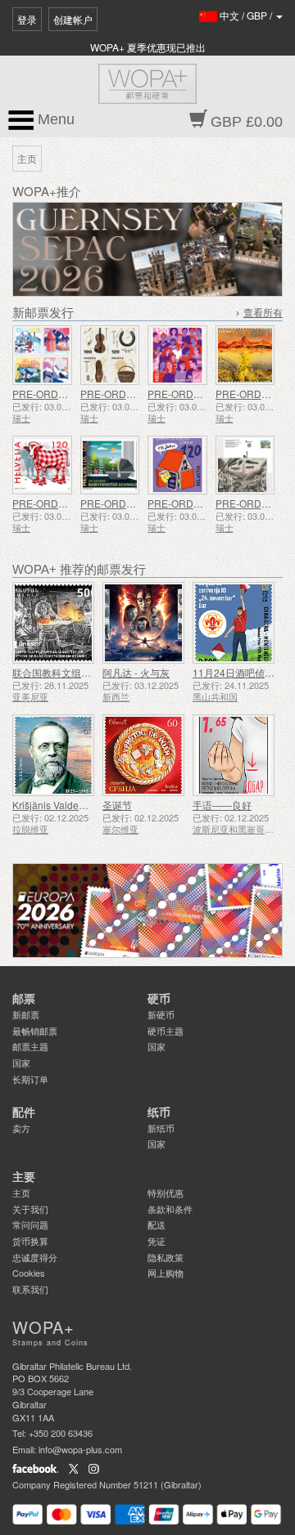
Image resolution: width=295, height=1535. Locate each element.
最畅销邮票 (34, 1030)
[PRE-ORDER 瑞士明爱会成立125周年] (177, 355)
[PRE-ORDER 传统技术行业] (110, 355)
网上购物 (166, 1272)
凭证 (157, 1240)
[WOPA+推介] (147, 910)
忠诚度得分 (34, 1257)
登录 (27, 19)
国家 (21, 1062)
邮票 (23, 998)
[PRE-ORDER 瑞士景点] (42, 355)
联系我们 (30, 1289)
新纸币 (161, 1127)
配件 (23, 1112)
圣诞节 (117, 805)
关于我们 (30, 1208)
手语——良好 (222, 805)
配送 (157, 1224)
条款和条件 (170, 1208)
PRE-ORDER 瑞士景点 (63, 394)
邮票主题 (30, 1046)
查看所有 (263, 313)
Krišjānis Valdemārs (56, 805)
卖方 (21, 1127)
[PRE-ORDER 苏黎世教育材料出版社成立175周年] (177, 465)
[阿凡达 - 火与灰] (143, 623)
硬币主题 (166, 1030)
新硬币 (161, 1014)
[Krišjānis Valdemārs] (53, 755)
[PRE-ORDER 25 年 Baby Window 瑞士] (110, 465)
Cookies (28, 1272)
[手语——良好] (234, 755)
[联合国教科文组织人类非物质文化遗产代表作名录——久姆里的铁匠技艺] (53, 623)
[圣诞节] (143, 755)
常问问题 (30, 1224)
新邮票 (25, 1014)
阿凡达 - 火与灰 (136, 672)
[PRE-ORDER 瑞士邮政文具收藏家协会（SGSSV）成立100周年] (245, 465)
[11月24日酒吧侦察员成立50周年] (234, 623)
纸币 (159, 1112)
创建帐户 (73, 19)
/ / (247, 15)
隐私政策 (166, 1257)
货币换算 (30, 1240)
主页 (21, 1192)
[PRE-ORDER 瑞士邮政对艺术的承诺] (245, 355)
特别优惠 (166, 1192)
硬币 (159, 998)
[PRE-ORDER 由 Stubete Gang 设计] (42, 465)
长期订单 (30, 1078)
